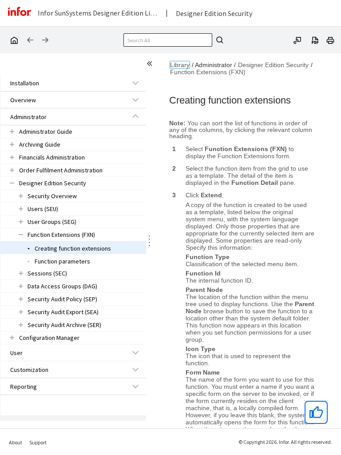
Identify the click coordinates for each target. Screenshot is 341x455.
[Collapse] (135, 116)
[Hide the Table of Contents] (151, 65)
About (15, 442)
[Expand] (135, 82)
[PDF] (315, 39)
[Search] (218, 40)
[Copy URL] (297, 39)
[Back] (30, 40)
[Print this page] (330, 39)
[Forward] (45, 40)
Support (38, 442)
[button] (63, 83)
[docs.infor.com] (13, 40)
